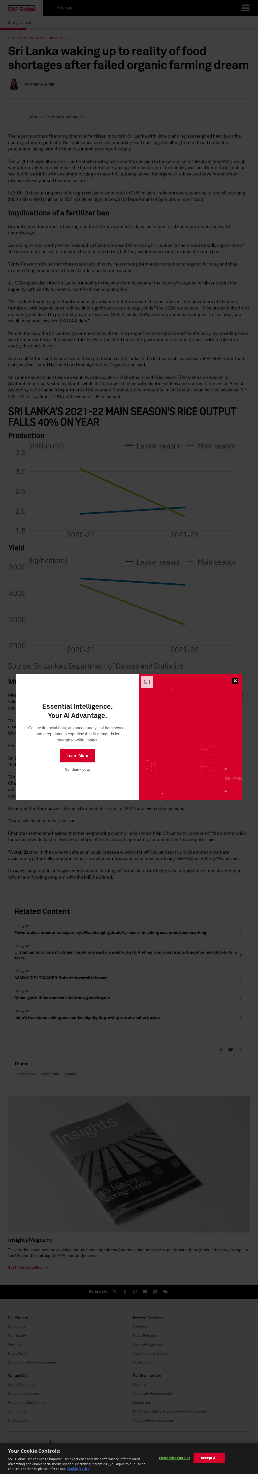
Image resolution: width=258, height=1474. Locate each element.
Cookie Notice (78, 1468)
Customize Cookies (174, 1458)
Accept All (209, 1458)
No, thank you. (77, 769)
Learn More (77, 756)
